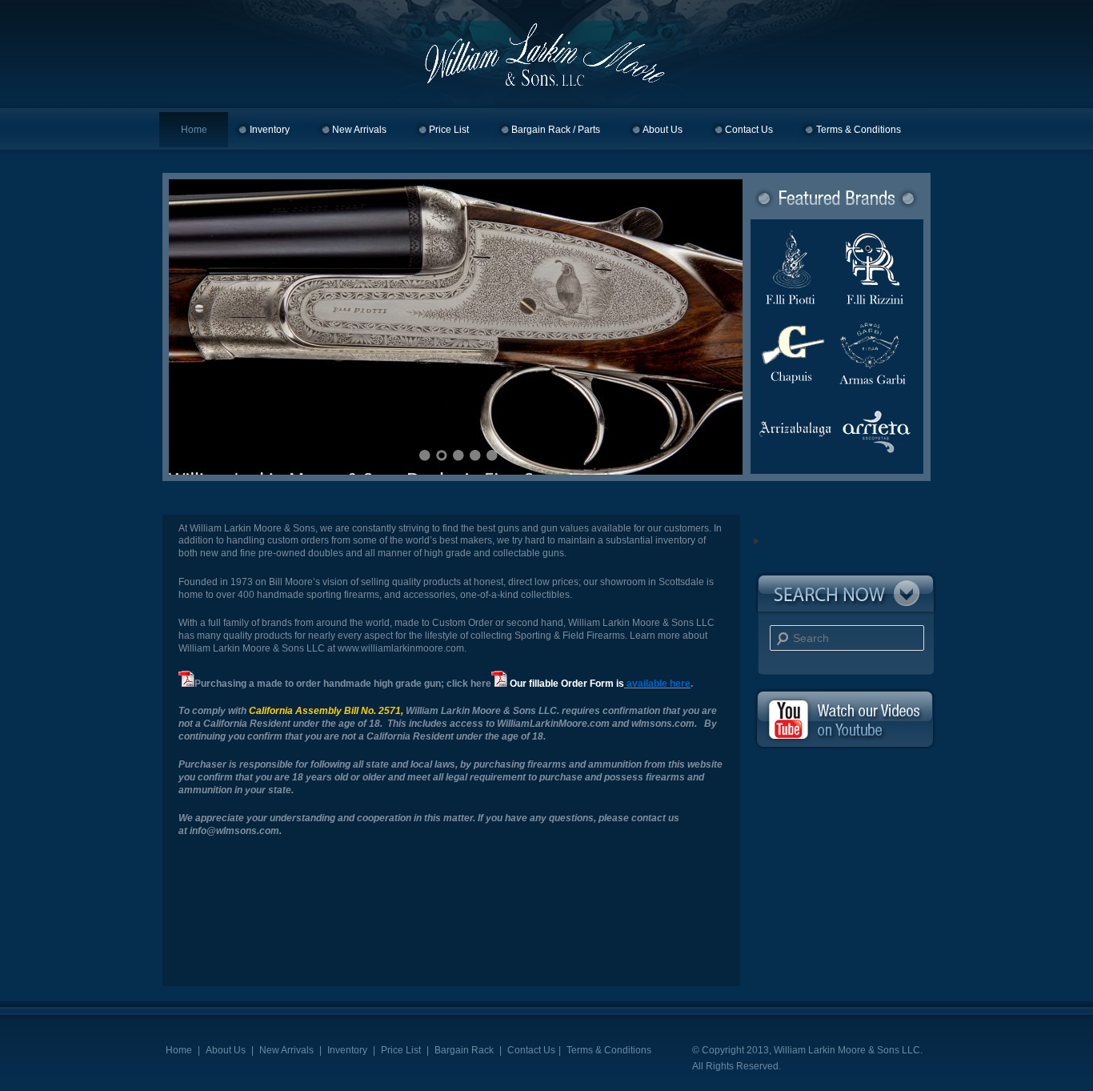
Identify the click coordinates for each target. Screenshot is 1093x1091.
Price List (449, 129)
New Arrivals (359, 129)
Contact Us (749, 129)
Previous (201, 325)
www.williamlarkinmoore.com (401, 648)
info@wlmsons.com (234, 830)
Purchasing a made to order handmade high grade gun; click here (342, 683)
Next (711, 325)
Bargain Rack (464, 1050)
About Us (663, 129)
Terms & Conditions (858, 129)
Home (194, 129)
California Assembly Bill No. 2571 (325, 710)
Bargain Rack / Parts (555, 129)
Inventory (270, 129)
